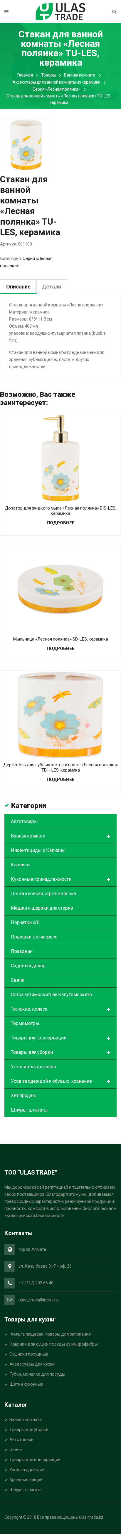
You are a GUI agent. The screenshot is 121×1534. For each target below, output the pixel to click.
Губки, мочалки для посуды (37, 1374)
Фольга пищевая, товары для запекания (50, 1334)
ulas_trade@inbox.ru (38, 1300)
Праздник (22, 951)
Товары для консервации (60, 1038)
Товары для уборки (60, 1052)
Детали (51, 286)
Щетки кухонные (26, 1384)
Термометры (25, 1023)
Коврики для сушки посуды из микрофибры (53, 1344)
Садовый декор (28, 966)
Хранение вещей (26, 1479)
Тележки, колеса (60, 1009)
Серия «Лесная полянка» (56, 89)
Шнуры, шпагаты (29, 1110)
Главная (25, 75)
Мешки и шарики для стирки (42, 908)
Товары (48, 75)
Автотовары (24, 821)
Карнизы (21, 865)
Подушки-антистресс (34, 937)
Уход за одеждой (27, 1469)
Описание (18, 286)
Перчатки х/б (25, 922)
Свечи (17, 980)
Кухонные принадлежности (60, 879)
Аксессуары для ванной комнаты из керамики (56, 82)
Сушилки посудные (28, 1354)
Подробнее (61, 522)
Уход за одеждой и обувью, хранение (60, 1081)
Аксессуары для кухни (32, 1364)
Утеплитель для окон (33, 1066)
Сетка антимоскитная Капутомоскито (51, 994)
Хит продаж (23, 1095)
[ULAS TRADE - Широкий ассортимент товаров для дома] (60, 11)
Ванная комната (79, 75)
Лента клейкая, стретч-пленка (43, 893)
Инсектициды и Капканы (38, 850)
